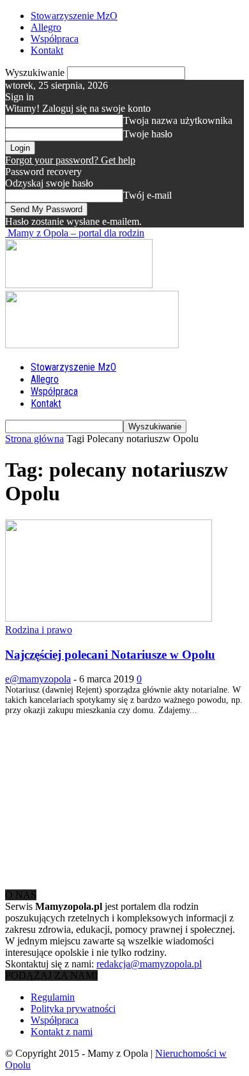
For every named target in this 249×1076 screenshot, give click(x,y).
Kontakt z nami (62, 1031)
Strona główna (34, 438)
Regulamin (53, 997)
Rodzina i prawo (38, 629)
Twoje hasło (147, 133)
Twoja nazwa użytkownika (177, 120)
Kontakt (47, 50)
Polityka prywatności (73, 1008)
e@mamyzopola (38, 678)
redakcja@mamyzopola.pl (149, 963)
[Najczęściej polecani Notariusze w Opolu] (108, 618)
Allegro (46, 27)
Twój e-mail (147, 195)
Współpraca (55, 38)
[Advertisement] (101, 795)
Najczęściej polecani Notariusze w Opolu (110, 654)
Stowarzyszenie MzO (74, 15)
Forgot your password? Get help (70, 160)
